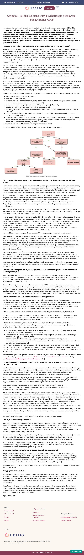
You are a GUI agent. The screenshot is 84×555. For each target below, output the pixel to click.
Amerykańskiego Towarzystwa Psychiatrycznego (23, 359)
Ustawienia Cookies (39, 520)
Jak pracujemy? (9, 511)
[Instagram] (8, 529)
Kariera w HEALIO (66, 520)
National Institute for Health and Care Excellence (51, 357)
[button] (57, 8)
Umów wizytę (76, 551)
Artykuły (6, 517)
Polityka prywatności (39, 509)
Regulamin (36, 512)
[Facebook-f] (5, 529)
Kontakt (6, 520)
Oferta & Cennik (9, 514)
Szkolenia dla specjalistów (69, 517)
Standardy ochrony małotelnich (38, 516)
